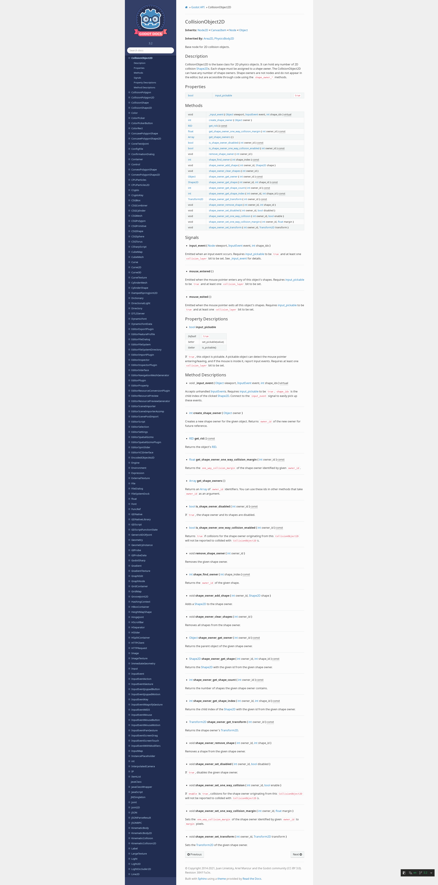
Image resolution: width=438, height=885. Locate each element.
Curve (134, 262)
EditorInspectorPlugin (144, 365)
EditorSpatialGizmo (142, 437)
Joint (134, 802)
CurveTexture (139, 277)
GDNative (136, 514)
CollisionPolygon (141, 92)
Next (296, 854)
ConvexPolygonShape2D (145, 174)
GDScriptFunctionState (144, 529)
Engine (135, 462)
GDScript (136, 524)
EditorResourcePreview (144, 395)
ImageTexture (139, 658)
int (132, 761)
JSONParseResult (141, 817)
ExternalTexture (140, 478)
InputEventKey (139, 699)
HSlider (135, 632)
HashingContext (140, 601)
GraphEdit (137, 576)
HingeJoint (137, 617)
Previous (196, 854)
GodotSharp (138, 560)
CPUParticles (138, 179)
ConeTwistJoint (140, 143)
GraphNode (138, 581)
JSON (134, 812)
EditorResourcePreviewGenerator (150, 401)
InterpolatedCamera (143, 766)
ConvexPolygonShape (144, 169)
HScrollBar (137, 622)
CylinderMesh (139, 282)
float (134, 498)
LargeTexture (139, 853)
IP (132, 771)
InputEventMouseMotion (145, 725)
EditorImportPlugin (142, 354)
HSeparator (138, 627)
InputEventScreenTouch (145, 740)
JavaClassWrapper (141, 786)
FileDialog (137, 488)
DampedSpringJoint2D (144, 293)
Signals (137, 77)
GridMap (136, 591)
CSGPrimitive (138, 226)
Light (134, 858)
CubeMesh (137, 257)
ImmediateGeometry (143, 663)
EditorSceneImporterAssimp (147, 411)
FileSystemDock (140, 493)
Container (137, 159)
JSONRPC (136, 822)
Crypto (135, 190)
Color (134, 112)
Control (135, 164)
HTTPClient (137, 642)
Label (134, 848)
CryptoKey (137, 195)
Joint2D (135, 807)
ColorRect (137, 128)
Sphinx (202, 879)
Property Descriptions (145, 82)
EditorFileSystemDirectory (146, 349)
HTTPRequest (139, 648)
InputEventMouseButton (145, 720)
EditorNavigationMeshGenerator (150, 375)
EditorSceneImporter (143, 406)
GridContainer (139, 586)
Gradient (136, 565)
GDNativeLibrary (141, 519)
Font (134, 504)
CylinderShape (139, 287)
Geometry (137, 540)
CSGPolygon (138, 220)
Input (134, 668)
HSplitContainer (140, 637)
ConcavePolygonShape (144, 133)
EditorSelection (140, 426)
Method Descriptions (144, 87)
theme (221, 879)
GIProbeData (138, 555)
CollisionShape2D (141, 107)
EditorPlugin (138, 380)
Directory (136, 308)
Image (135, 653)
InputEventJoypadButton (145, 689)
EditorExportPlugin (142, 329)
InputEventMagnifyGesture (147, 704)
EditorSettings (139, 432)
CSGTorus (137, 241)
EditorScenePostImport (144, 416)
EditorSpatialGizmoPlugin (146, 442)
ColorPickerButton (142, 123)
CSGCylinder (138, 210)
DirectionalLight (140, 303)
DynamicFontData (141, 324)
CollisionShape (140, 102)
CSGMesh (136, 215)
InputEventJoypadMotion (145, 694)
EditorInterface (140, 370)
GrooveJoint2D (139, 596)
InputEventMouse (141, 714)
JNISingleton (138, 797)
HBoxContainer (140, 606)
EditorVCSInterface (142, 452)
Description (139, 63)
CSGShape (137, 231)
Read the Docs (252, 879)
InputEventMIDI (140, 709)
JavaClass (136, 781)
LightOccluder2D (141, 869)
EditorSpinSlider (140, 447)
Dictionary (137, 298)
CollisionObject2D (142, 58)
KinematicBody (140, 828)
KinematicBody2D (141, 833)
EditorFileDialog (140, 339)
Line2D (135, 874)
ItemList (136, 776)
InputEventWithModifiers (145, 745)
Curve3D (136, 272)
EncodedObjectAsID (142, 457)
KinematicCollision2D (143, 843)
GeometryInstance (142, 545)
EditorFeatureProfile (143, 334)
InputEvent (137, 673)
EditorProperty (140, 385)
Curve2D (136, 267)
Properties (139, 67)
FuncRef (136, 509)
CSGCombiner (139, 205)
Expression (137, 473)
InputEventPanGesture (144, 730)
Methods (138, 72)
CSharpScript (138, 246)
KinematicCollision (142, 838)
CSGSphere (137, 236)
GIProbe (136, 550)
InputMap (137, 751)
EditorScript (138, 421)
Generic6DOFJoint (141, 534)
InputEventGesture (142, 684)
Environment (138, 467)
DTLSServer (138, 313)
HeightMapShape (141, 612)
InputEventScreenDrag (144, 735)
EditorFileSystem (141, 344)
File (133, 483)
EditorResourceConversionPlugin (150, 390)
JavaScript (137, 792)
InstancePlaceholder (143, 756)
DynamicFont (139, 318)
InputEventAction (141, 678)
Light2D (136, 863)
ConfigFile (137, 148)
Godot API (197, 7)
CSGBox (135, 200)
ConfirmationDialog (142, 154)
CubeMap (137, 251)
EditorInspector (140, 359)
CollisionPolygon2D (142, 97)
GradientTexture (140, 570)
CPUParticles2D (140, 185)
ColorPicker (138, 118)
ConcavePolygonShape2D (146, 138)
